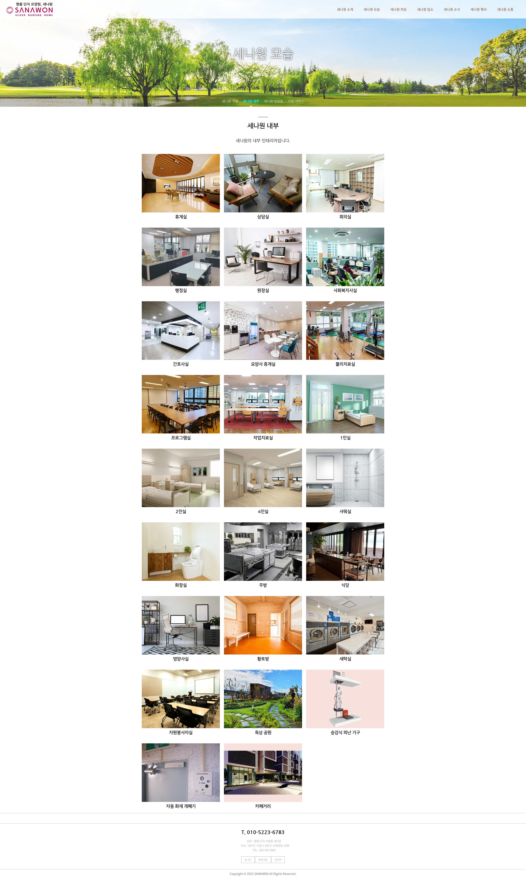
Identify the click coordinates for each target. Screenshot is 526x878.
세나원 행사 (479, 9)
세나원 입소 (425, 9)
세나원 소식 (452, 9)
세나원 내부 (251, 101)
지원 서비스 (296, 101)
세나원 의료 (398, 9)
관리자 (278, 860)
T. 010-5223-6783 (263, 832)
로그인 (248, 860)
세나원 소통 (505, 9)
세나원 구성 (230, 101)
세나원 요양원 (273, 101)
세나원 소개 (345, 9)
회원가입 (263, 860)
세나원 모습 (372, 9)
